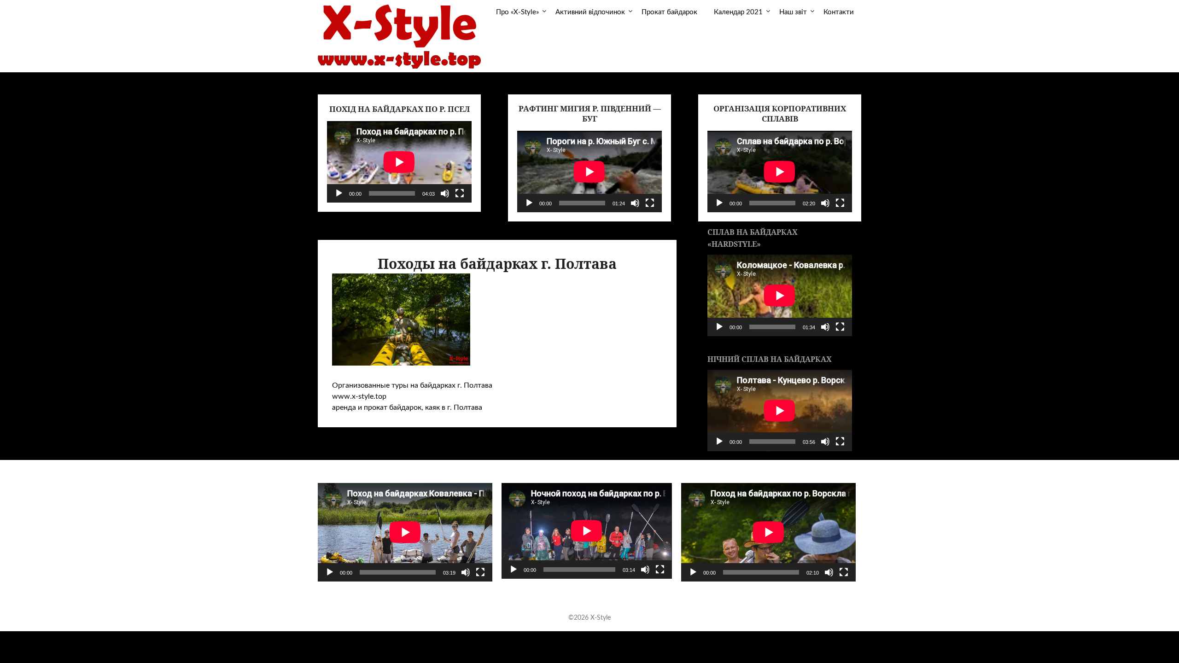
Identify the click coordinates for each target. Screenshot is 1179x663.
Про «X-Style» (517, 12)
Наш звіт (793, 12)
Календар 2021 (738, 12)
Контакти (838, 12)
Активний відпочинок (590, 12)
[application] (399, 162)
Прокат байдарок (669, 12)
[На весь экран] (459, 193)
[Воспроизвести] (339, 193)
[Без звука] (444, 193)
